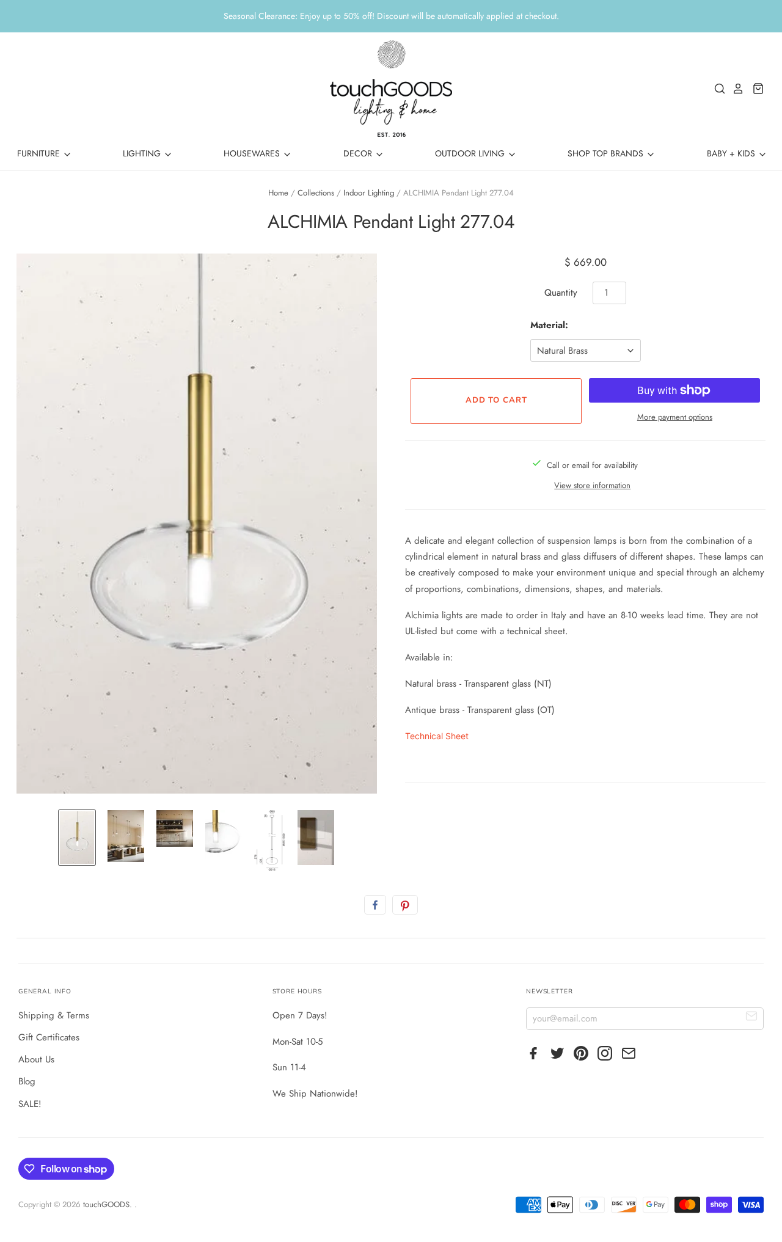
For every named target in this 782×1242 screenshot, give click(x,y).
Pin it (405, 905)
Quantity (560, 292)
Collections (316, 193)
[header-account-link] (735, 88)
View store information (592, 485)
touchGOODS (106, 1204)
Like (375, 905)
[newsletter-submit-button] (752, 1018)
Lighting (143, 153)
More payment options (674, 417)
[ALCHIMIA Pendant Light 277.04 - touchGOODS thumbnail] (77, 837)
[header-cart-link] (755, 88)
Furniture (39, 153)
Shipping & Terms (53, 1015)
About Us (36, 1059)
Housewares (253, 153)
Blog (26, 1081)
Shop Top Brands (607, 153)
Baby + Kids (732, 153)
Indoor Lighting (368, 193)
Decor (359, 153)
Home (278, 193)
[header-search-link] (716, 88)
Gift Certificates (48, 1037)
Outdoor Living (471, 153)
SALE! (30, 1104)
